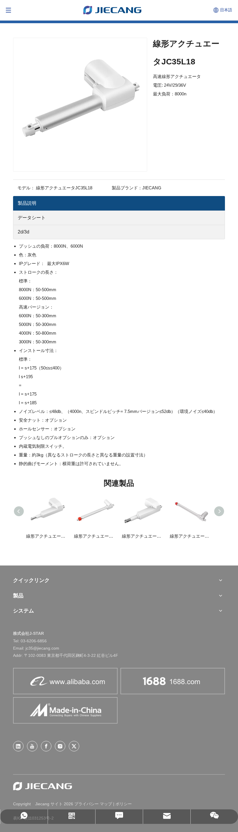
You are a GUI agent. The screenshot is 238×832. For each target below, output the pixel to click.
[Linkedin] (18, 746)
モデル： (26, 187)
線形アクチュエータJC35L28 (95, 536)
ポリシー (124, 804)
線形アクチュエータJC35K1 (191, 536)
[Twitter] (74, 746)
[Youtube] (32, 746)
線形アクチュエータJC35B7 (143, 536)
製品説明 (27, 203)
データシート (32, 217)
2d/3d (23, 231)
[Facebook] (46, 746)
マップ (106, 804)
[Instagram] (60, 746)
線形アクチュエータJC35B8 (47, 536)
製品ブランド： (127, 187)
